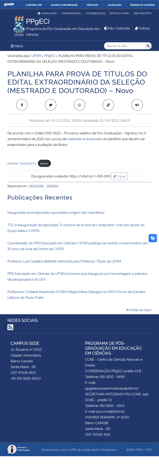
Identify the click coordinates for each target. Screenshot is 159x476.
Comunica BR (34, 4)
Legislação (115, 4)
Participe (92, 4)
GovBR (9, 4)
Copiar (122, 176)
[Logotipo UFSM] (16, 25)
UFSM (138, 449)
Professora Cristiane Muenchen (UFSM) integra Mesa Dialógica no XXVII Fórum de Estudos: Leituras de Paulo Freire (76, 294)
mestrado (74, 138)
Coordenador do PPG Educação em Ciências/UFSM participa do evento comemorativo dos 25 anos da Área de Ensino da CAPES (77, 246)
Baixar (44, 163)
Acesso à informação (64, 4)
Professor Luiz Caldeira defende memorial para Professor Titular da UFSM (64, 261)
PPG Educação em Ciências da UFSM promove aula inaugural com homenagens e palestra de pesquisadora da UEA (77, 276)
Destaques (36, 186)
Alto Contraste (119, 28)
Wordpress (108, 449)
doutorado (94, 138)
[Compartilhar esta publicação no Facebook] (22, 105)
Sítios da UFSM (119, 13)
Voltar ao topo (140, 309)
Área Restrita (142, 13)
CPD (149, 449)
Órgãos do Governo (142, 4)
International (72, 13)
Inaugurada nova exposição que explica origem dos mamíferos (56, 212)
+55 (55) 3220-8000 (26, 378)
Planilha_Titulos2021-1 (21, 163)
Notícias (52, 186)
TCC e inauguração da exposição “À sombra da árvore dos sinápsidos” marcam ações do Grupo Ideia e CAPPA (76, 227)
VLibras (144, 28)
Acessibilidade (95, 13)
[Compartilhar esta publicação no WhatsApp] (79, 105)
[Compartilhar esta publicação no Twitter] (50, 105)
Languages (48, 13)
